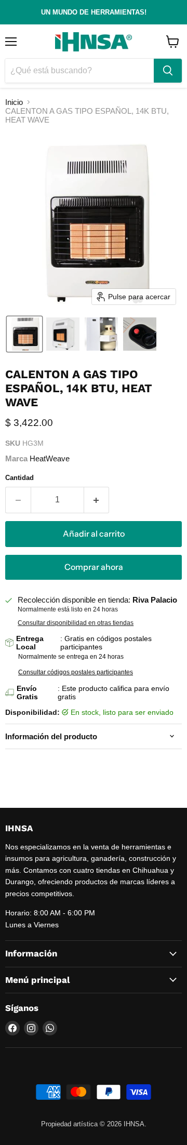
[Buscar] (168, 71)
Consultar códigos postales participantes (75, 672)
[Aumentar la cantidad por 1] (97, 500)
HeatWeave (50, 458)
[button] (24, 334)
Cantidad (19, 478)
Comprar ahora (93, 567)
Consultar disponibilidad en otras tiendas (75, 623)
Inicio (14, 102)
